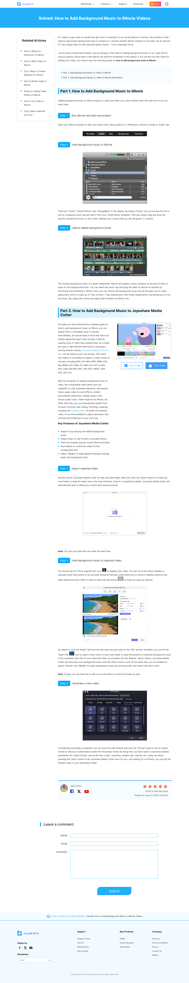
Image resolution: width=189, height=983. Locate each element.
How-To (80, 943)
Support (123, 4)
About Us (156, 939)
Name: (64, 835)
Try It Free (134, 365)
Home (54, 916)
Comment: (62, 852)
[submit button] (49, 960)
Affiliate (155, 955)
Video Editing (77, 916)
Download (138, 4)
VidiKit (122, 939)
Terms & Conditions (160, 943)
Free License (82, 951)
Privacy (155, 947)
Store (157, 4)
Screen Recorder (127, 943)
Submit (114, 891)
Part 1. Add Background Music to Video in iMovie (87, 72)
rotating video (78, 410)
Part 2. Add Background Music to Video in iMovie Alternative (93, 77)
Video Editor (125, 947)
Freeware (105, 4)
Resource (63, 916)
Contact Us (156, 951)
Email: (64, 843)
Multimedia (86, 4)
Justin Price (75, 786)
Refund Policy (83, 947)
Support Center (83, 939)
